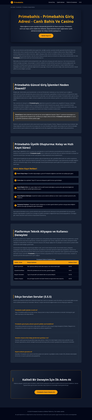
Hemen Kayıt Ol (46, 35)
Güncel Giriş (52, 2)
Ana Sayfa (13, 7)
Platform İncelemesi (72, 2)
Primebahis (18, 2)
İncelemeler (18, 7)
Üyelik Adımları (61, 2)
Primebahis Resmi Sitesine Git (46, 392)
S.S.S (80, 2)
